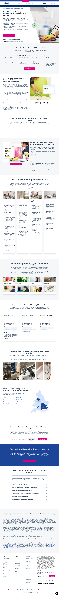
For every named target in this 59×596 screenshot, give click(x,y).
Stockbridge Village (6, 403)
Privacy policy (17, 568)
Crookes (4, 405)
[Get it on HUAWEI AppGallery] (51, 583)
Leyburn (4, 409)
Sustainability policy (18, 566)
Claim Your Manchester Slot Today (9, 35)
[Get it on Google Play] (45, 583)
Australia (11, 589)
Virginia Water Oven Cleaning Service (14, 546)
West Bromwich (19, 399)
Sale (4, 401)
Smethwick (18, 407)
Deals (30, 3)
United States (31, 589)
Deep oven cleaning (34, 157)
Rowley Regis (18, 409)
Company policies (17, 565)
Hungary (41, 589)
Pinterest (44, 580)
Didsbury (4, 399)
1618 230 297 (44, 3)
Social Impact (5, 567)
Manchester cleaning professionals (47, 159)
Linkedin (53, 580)
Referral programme (6, 569)
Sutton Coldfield (19, 397)
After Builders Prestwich (20, 535)
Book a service (52, 3)
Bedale (4, 411)
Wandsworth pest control (11, 545)
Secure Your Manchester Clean (29, 461)
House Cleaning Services (29, 558)
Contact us (16, 561)
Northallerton (18, 403)
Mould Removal (28, 582)
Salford (4, 397)
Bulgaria (50, 589)
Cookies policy (17, 571)
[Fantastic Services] (6, 3)
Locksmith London (28, 574)
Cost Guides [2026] (6, 558)
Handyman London (28, 575)
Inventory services (28, 569)
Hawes (4, 407)
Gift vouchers (5, 566)
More (32, 3)
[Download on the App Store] (39, 583)
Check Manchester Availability (16, 164)
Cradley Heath (18, 411)
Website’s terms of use (18, 569)
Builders (27, 565)
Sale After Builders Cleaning (10, 535)
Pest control (27, 571)
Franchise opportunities (6, 570)
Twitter (41, 580)
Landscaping (28, 561)
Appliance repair (28, 572)
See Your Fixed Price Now (29, 68)
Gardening (27, 559)
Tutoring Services (28, 579)
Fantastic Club (20, 3)
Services (14, 3)
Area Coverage (5, 575)
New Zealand (21, 589)
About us (16, 558)
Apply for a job (25, 3)
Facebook (38, 580)
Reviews (16, 559)
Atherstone (18, 405)
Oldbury (17, 401)
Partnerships (5, 572)
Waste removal (28, 568)
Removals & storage (29, 566)
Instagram (50, 580)
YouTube (47, 580)
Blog (4, 573)
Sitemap (4, 576)
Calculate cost (42, 439)
